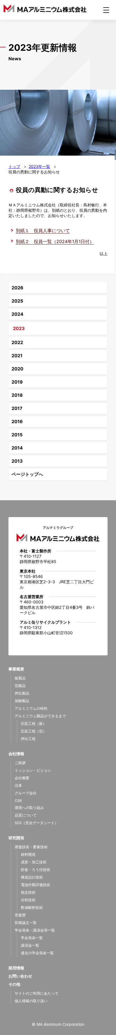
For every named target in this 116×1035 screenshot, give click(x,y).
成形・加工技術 (33, 862)
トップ (14, 166)
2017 (17, 408)
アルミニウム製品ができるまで (40, 716)
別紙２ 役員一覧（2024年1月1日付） (55, 241)
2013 (17, 461)
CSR (18, 801)
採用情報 (16, 967)
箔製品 (20, 686)
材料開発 (28, 854)
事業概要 (16, 669)
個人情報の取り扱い (31, 1001)
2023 (19, 328)
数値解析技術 (32, 907)
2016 (17, 421)
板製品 (20, 678)
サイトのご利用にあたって (37, 993)
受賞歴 (20, 915)
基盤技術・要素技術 (31, 847)
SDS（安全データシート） (36, 823)
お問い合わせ (20, 976)
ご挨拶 (20, 763)
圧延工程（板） (33, 723)
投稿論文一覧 (26, 923)
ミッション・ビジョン (33, 770)
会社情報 (16, 753)
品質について (26, 815)
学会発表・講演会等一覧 (35, 930)
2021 (17, 355)
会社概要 (22, 778)
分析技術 (28, 900)
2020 (17, 369)
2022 (17, 342)
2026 (17, 288)
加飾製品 (22, 701)
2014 (17, 448)
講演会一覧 (30, 945)
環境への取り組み (29, 808)
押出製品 (22, 693)
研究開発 (16, 837)
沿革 (18, 785)
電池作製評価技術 (35, 885)
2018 (17, 395)
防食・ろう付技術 (35, 870)
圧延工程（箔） (33, 731)
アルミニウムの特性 (31, 708)
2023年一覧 (39, 166)
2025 (17, 301)
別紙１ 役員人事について (43, 230)
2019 (17, 382)
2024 (17, 314)
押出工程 (28, 739)
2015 (17, 434)
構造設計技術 (32, 877)
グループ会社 (26, 793)
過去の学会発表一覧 (37, 953)
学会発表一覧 (32, 938)
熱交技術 (28, 892)
